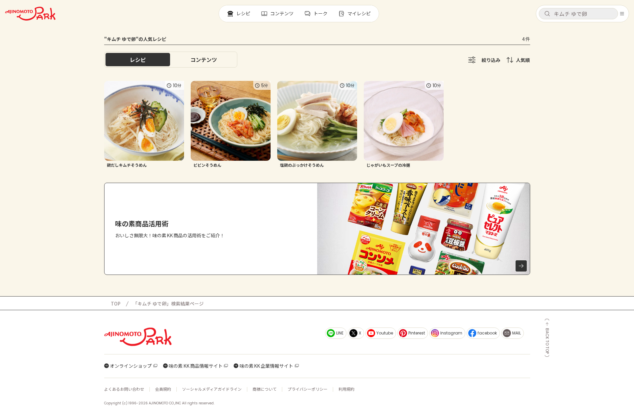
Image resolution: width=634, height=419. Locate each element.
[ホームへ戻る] (30, 14)
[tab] (203, 59)
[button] (578, 13)
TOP (115, 303)
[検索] (547, 14)
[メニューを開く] (622, 14)
